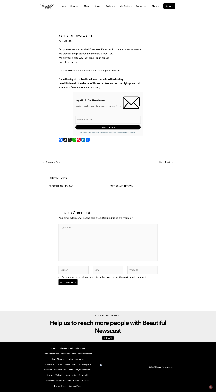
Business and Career (54, 364)
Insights (69, 359)
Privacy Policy (60, 386)
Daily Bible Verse (68, 353)
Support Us (141, 6)
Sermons (79, 359)
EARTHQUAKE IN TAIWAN (121, 186)
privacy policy (111, 132)
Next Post (166, 162)
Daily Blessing (58, 359)
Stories (53, 348)
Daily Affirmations (51, 353)
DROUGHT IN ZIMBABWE (61, 186)
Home (63, 6)
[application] (79, 6)
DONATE (108, 338)
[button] (169, 6)
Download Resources (55, 380)
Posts (70, 370)
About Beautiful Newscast (78, 380)
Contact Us (83, 375)
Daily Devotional (66, 348)
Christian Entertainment (55, 370)
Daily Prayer (80, 348)
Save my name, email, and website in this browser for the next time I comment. (104, 277)
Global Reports (84, 364)
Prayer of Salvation (55, 375)
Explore (109, 6)
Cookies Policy (75, 386)
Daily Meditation (85, 353)
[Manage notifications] (211, 387)
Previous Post (52, 162)
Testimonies (70, 364)
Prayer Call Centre (83, 370)
